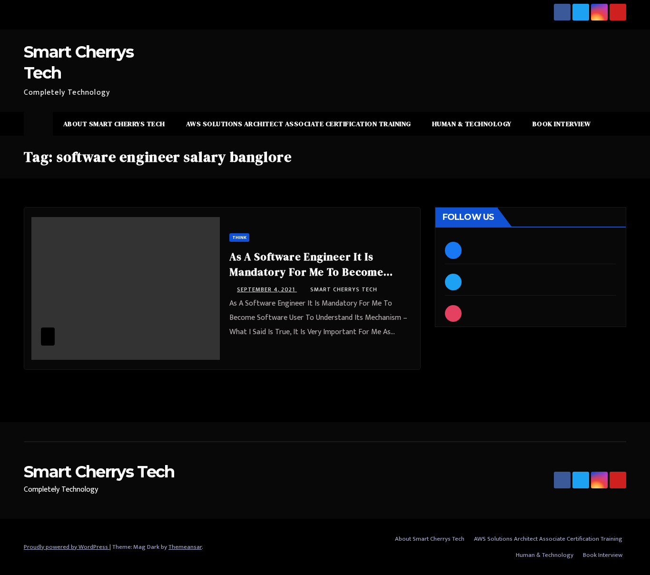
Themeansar (185, 547)
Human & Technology (472, 124)
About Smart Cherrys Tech (114, 124)
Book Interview (561, 124)
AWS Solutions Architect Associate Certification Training (298, 124)
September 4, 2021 (267, 289)
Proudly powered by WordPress (66, 547)
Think (239, 237)
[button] (619, 123)
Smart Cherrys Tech (343, 289)
